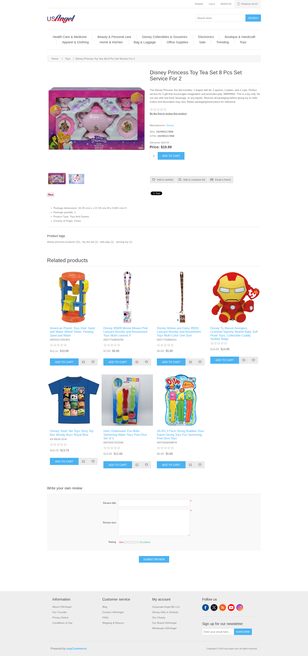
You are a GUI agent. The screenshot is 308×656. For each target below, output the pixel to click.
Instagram (239, 607)
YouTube (231, 607)
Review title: (110, 502)
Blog (104, 606)
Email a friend (223, 179)
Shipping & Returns (113, 622)
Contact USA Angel (113, 612)
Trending (222, 42)
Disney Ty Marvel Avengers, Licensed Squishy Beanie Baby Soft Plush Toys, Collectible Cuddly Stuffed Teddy (234, 333)
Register (199, 4)
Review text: (110, 522)
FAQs (105, 617)
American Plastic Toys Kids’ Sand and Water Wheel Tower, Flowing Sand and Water (72, 331)
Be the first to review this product (168, 113)
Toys (243, 42)
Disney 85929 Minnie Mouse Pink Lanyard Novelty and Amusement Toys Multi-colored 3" (125, 331)
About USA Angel (61, 606)
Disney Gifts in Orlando (165, 612)
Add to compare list (194, 179)
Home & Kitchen (111, 42)
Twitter (214, 607)
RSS (222, 607)
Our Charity (158, 617)
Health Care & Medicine (70, 37)
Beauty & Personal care (114, 37)
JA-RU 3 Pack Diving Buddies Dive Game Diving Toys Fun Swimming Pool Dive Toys (180, 434)
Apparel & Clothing (75, 42)
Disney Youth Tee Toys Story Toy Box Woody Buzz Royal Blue (72, 432)
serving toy (122, 241)
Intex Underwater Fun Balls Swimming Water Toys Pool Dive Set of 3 (125, 434)
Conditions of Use (62, 622)
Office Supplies (177, 42)
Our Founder (59, 612)
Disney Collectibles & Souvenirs (164, 37)
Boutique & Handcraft (240, 37)
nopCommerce (76, 648)
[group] (73, 297)
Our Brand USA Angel (164, 622)
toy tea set (88, 241)
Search (253, 18)
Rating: (113, 542)
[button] (71, 320)
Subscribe (243, 631)
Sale (202, 42)
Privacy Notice (60, 617)
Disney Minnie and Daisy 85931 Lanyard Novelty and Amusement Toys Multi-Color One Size (179, 331)
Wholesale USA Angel (164, 628)
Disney (170, 125)
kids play (105, 241)
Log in (212, 4)
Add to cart (171, 155)
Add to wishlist (165, 179)
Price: (155, 147)
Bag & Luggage (145, 42)
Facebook (205, 607)
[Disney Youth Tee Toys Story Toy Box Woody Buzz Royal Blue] (73, 400)
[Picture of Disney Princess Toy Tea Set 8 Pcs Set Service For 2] (57, 178)
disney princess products (61, 241)
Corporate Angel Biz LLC (166, 606)
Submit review (154, 559)
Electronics (206, 37)
